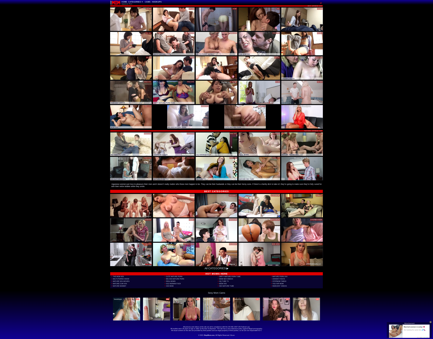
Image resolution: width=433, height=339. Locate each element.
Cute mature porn (174, 276)
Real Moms (170, 281)
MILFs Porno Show (121, 279)
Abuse (232, 335)
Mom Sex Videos (226, 279)
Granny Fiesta (278, 279)
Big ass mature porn (175, 279)
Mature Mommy (119, 286)
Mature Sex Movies (121, 281)
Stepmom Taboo (279, 281)
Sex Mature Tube (226, 286)
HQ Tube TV (224, 281)
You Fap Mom (278, 283)
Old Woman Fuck (173, 283)
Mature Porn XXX (279, 276)
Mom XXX (223, 283)
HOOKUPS (157, 2)
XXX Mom (170, 286)
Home (124, 2)
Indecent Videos (279, 286)
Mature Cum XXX (120, 283)
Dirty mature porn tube (230, 276)
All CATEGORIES (215, 268)
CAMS (148, 2)
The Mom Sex (118, 276)
